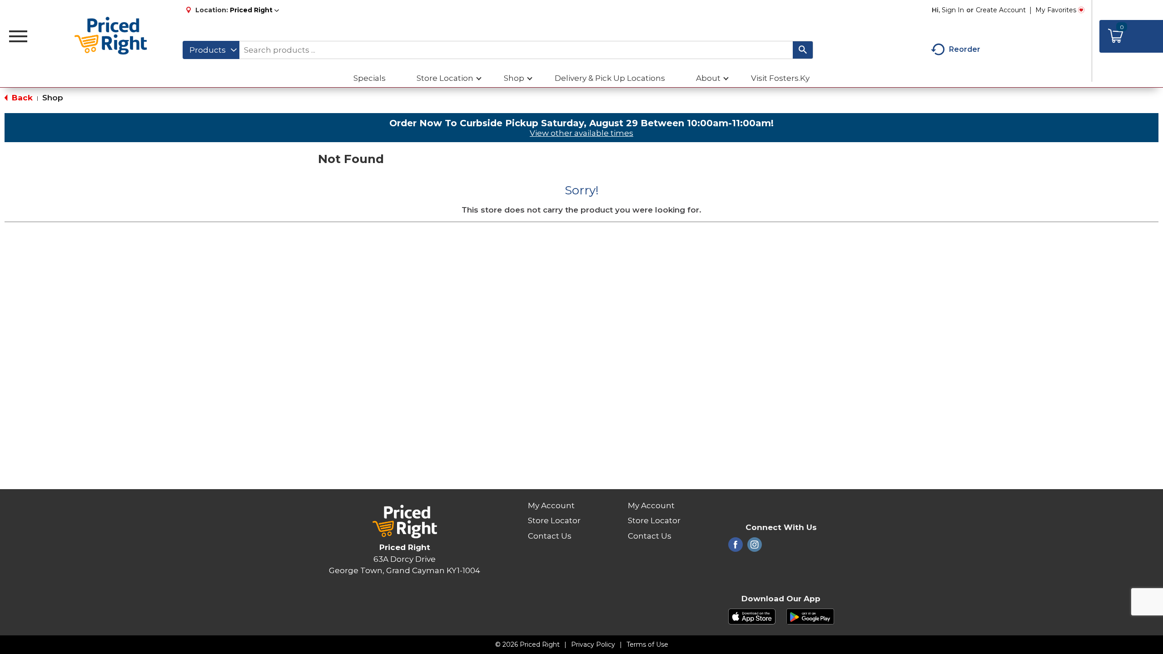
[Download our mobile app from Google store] (810, 615)
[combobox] (211, 50)
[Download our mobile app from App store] (752, 615)
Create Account (1001, 10)
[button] (254, 10)
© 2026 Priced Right (527, 644)
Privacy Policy (593, 644)
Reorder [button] (964, 49)
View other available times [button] (581, 133)
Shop (52, 97)
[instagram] (754, 547)
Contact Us (550, 535)
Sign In (953, 10)
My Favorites (1055, 10)
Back (21, 97)
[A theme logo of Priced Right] (111, 36)
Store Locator (554, 520)
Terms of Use (647, 644)
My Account (551, 505)
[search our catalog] (803, 50)
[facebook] (735, 547)
